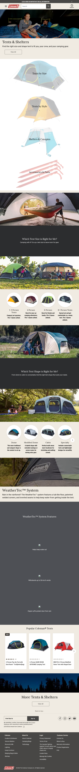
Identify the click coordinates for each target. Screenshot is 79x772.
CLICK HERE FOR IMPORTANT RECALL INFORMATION (35, 1)
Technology (25, 744)
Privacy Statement (45, 738)
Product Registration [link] (63, 747)
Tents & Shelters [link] (9, 741)
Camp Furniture (9, 750)
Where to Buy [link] (61, 741)
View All (13, 52)
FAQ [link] (58, 750)
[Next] (72, 440)
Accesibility (43, 759)
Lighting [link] (7, 747)
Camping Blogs (26, 741)
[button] (72, 6)
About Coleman (27, 738)
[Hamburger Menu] (6, 6)
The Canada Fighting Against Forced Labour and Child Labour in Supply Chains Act (48, 747)
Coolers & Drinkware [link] (11, 738)
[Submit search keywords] (48, 6)
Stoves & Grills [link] (9, 744)
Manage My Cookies (46, 756)
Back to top (39, 711)
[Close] (72, 1)
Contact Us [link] (60, 738)
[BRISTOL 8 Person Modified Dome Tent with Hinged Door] (63, 651)
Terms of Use (43, 741)
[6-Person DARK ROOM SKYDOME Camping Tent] (39, 651)
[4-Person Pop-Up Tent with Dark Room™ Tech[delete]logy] (16, 651)
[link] (39, 77)
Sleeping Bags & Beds (11, 753)
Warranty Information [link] (63, 744)
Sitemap (7, 756)
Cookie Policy (43, 753)
